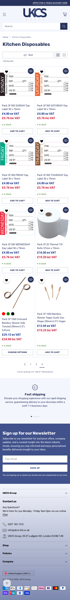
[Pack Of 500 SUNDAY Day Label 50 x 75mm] (17, 84)
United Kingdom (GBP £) (19, 573)
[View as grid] (58, 55)
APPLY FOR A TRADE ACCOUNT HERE (50, 3)
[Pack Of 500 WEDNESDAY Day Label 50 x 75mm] (17, 223)
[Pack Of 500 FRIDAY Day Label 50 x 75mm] (17, 153)
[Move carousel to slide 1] (31, 416)
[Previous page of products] (25, 364)
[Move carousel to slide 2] (33, 416)
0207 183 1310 (15, 524)
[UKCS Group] (35, 14)
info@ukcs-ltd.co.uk (18, 530)
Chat (5, 514)
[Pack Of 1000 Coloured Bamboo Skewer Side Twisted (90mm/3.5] (17, 292)
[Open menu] (4, 14)
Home (5, 37)
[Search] (63, 26)
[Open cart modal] (64, 14)
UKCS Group (25, 579)
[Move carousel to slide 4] (38, 416)
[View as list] (64, 55)
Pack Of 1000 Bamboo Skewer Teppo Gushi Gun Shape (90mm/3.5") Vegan (51, 317)
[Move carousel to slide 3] (36, 416)
